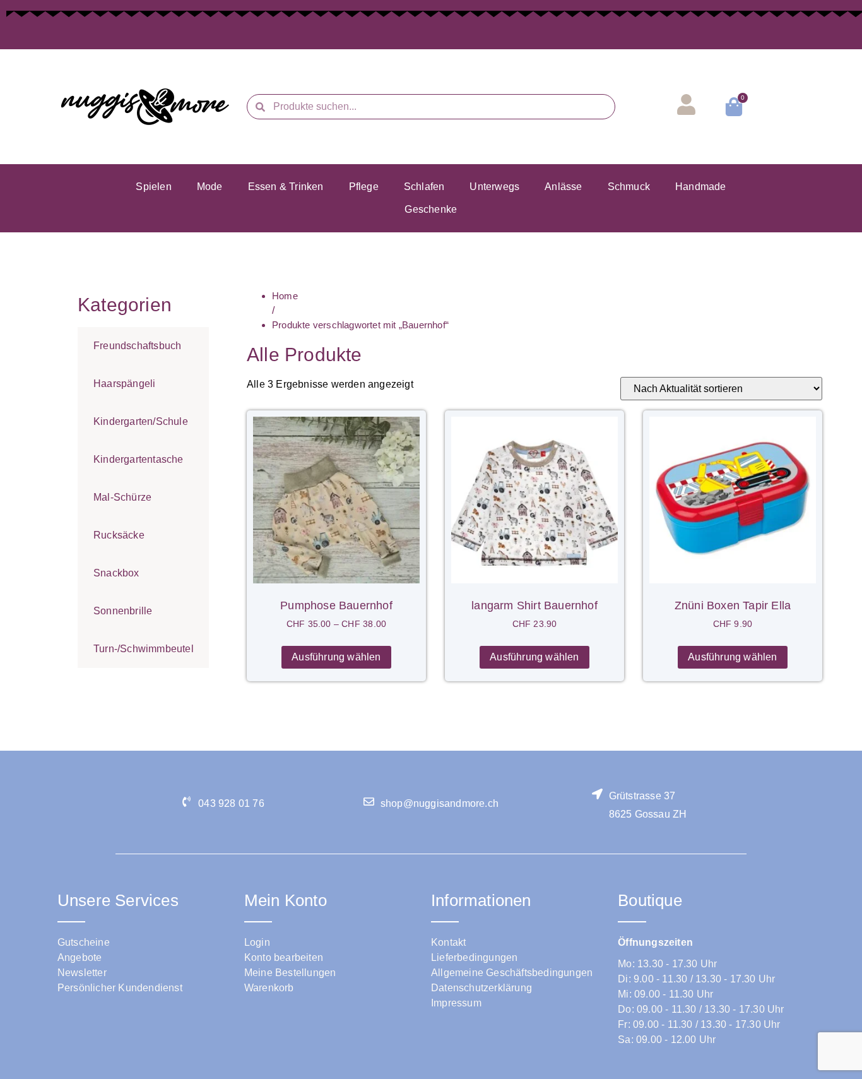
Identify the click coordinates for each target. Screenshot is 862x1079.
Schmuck (629, 186)
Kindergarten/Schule (140, 421)
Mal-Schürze (122, 497)
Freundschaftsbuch (137, 345)
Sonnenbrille (122, 610)
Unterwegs (494, 186)
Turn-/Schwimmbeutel (143, 648)
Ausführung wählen (336, 657)
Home (285, 295)
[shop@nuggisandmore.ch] (368, 801)
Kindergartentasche (138, 459)
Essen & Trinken (286, 186)
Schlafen (424, 186)
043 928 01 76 (231, 803)
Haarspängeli (124, 383)
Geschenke (430, 209)
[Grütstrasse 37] (597, 794)
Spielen (153, 186)
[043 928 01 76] (186, 801)
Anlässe (563, 186)
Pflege (364, 186)
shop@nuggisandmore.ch (440, 803)
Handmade (700, 186)
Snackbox (116, 573)
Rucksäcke (119, 535)
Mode (210, 186)
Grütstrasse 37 (642, 795)
